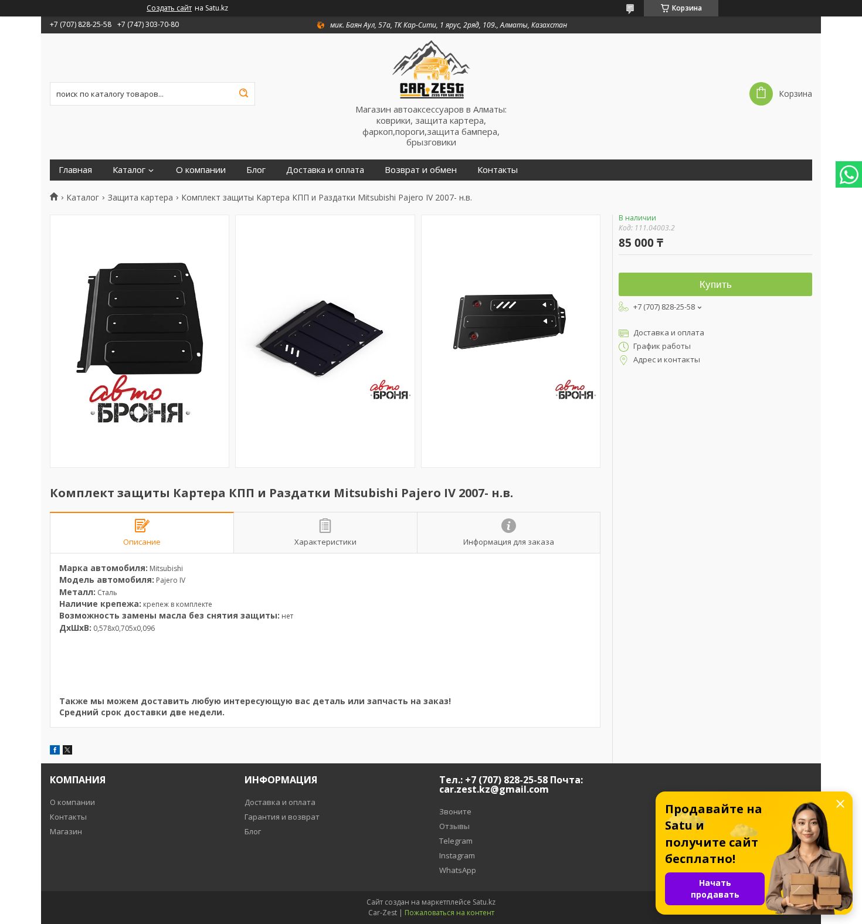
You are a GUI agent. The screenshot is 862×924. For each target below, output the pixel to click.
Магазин (66, 831)
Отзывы (454, 826)
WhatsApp (457, 870)
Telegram (456, 840)
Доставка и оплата (325, 169)
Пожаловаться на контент (449, 913)
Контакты (497, 169)
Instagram (457, 855)
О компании (201, 169)
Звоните (455, 811)
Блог (256, 169)
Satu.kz (484, 902)
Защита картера (140, 197)
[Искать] (243, 94)
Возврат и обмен (421, 169)
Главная (75, 169)
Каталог (129, 169)
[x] (67, 751)
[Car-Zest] (431, 68)
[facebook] (55, 751)
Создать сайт (169, 8)
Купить (716, 284)
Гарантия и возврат (282, 816)
